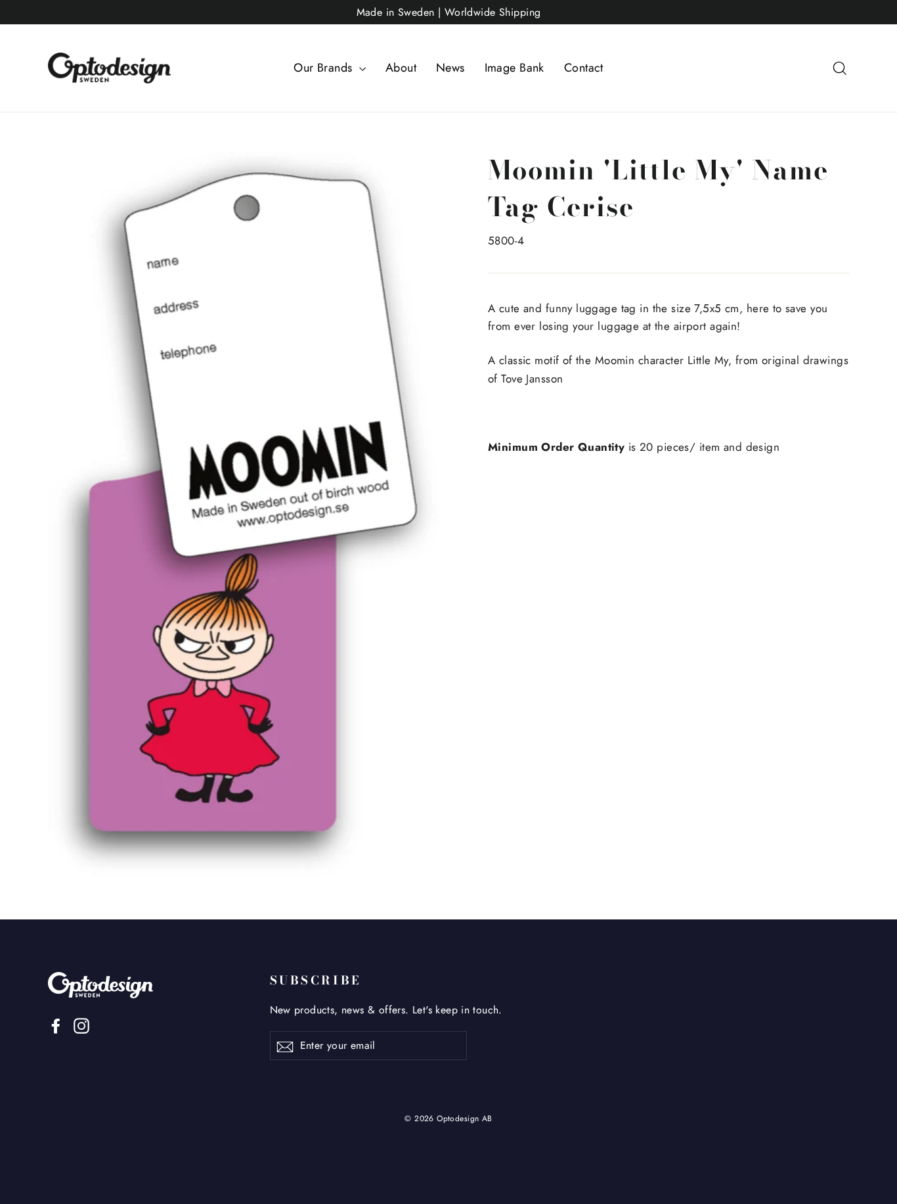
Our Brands (325, 67)
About (400, 67)
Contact (583, 67)
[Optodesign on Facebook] (56, 1025)
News (450, 67)
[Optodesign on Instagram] (81, 1025)
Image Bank (514, 67)
